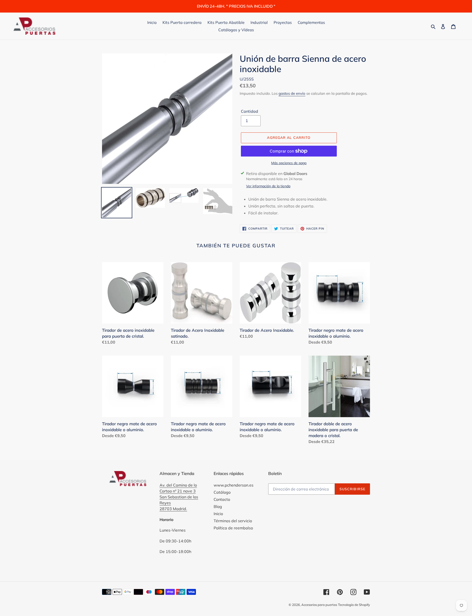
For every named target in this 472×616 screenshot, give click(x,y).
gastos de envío (292, 93)
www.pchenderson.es (233, 485)
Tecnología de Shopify (354, 605)
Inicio (218, 513)
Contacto (222, 499)
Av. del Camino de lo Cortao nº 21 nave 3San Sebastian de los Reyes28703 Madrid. (179, 497)
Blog (218, 506)
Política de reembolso (233, 527)
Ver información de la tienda (268, 186)
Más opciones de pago (289, 163)
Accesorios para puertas (319, 605)
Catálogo (222, 492)
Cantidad (249, 111)
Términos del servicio (233, 520)
